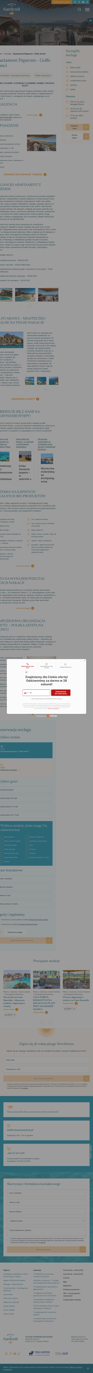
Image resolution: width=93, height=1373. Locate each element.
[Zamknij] (85, 661)
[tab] (27, 666)
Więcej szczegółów (53, 708)
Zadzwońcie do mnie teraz (61, 692)
